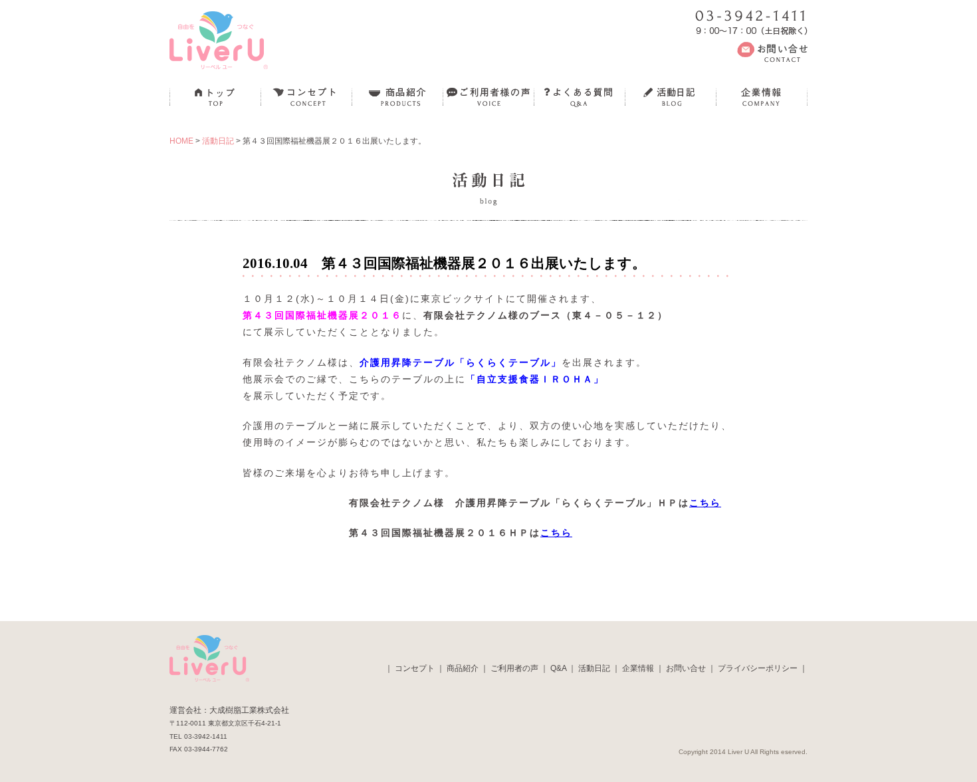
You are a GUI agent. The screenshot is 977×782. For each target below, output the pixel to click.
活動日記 (218, 141)
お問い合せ (686, 668)
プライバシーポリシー (758, 668)
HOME (181, 141)
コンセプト (415, 668)
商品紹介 (463, 668)
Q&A (558, 668)
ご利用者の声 (514, 668)
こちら (705, 502)
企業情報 (638, 668)
